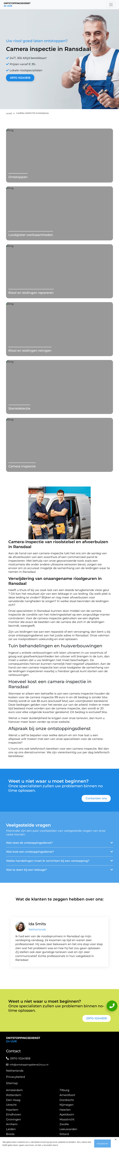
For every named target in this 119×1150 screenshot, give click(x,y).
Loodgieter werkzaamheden (30, 235)
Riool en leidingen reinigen (29, 350)
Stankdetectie (19, 408)
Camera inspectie (22, 466)
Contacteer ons (96, 798)
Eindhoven (13, 1114)
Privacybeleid (15, 1077)
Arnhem (12, 1124)
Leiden (11, 1129)
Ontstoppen (18, 177)
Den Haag (13, 1100)
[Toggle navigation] (111, 5)
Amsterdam (14, 1090)
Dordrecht (67, 1100)
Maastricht (67, 1119)
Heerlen (65, 1109)
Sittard (64, 1134)
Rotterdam (13, 1095)
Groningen (13, 1119)
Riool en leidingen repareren (31, 293)
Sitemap (12, 1083)
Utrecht (11, 1104)
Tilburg (64, 1090)
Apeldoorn (67, 1114)
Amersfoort (67, 1095)
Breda (10, 1134)
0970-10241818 (20, 77)
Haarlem (12, 1109)
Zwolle (64, 1124)
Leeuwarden (68, 1129)
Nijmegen (66, 1104)
